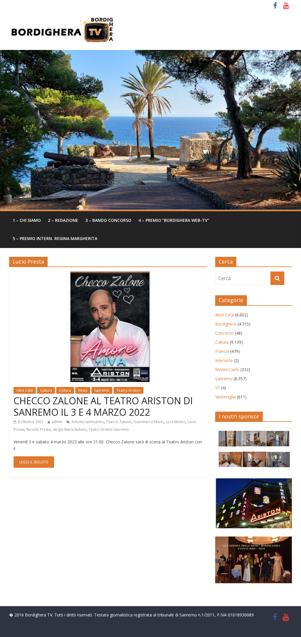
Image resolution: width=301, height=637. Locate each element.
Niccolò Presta (38, 429)
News (82, 390)
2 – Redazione (63, 220)
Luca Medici (175, 421)
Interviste (224, 360)
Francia (222, 351)
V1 (217, 387)
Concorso (224, 333)
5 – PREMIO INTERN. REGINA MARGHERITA (55, 238)
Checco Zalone (118, 421)
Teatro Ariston (128, 390)
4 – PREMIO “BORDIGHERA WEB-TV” (173, 220)
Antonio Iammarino (87, 421)
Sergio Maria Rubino (69, 429)
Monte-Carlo (227, 369)
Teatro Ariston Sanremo (109, 429)
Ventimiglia (225, 397)
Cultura (46, 390)
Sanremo (101, 390)
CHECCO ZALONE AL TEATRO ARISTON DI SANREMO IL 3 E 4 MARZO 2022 (103, 406)
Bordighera (225, 324)
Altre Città (24, 390)
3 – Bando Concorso (108, 220)
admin (57, 421)
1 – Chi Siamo (27, 220)
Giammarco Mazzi (148, 421)
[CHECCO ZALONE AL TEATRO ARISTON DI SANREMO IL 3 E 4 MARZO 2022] (108, 275)
